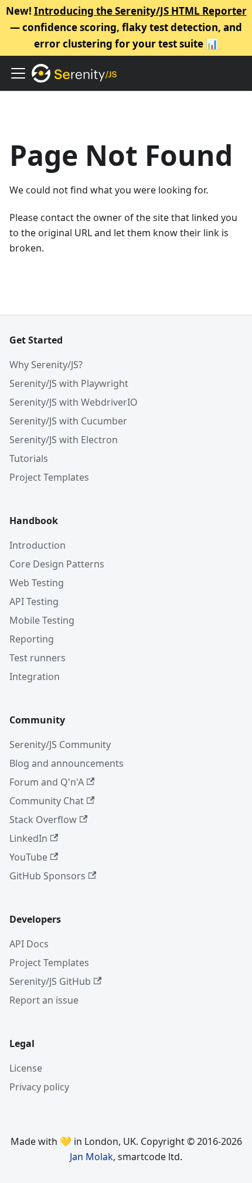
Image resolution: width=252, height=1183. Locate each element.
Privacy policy (39, 1086)
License (25, 1068)
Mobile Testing (41, 620)
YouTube (28, 857)
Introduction (37, 545)
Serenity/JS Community (60, 744)
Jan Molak (91, 1156)
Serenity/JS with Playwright (68, 383)
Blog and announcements (66, 763)
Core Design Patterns (56, 563)
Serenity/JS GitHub (50, 981)
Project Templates (49, 477)
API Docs (29, 943)
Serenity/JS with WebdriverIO (73, 402)
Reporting (31, 639)
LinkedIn (28, 838)
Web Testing (36, 582)
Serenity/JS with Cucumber (68, 420)
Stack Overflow (43, 819)
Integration (34, 676)
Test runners (37, 657)
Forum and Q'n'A (46, 782)
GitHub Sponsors (47, 875)
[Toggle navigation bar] (18, 73)
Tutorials (28, 458)
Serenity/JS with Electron (63, 439)
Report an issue (44, 1000)
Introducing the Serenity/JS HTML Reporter (140, 11)
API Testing (34, 601)
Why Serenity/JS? (46, 364)
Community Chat (46, 800)
